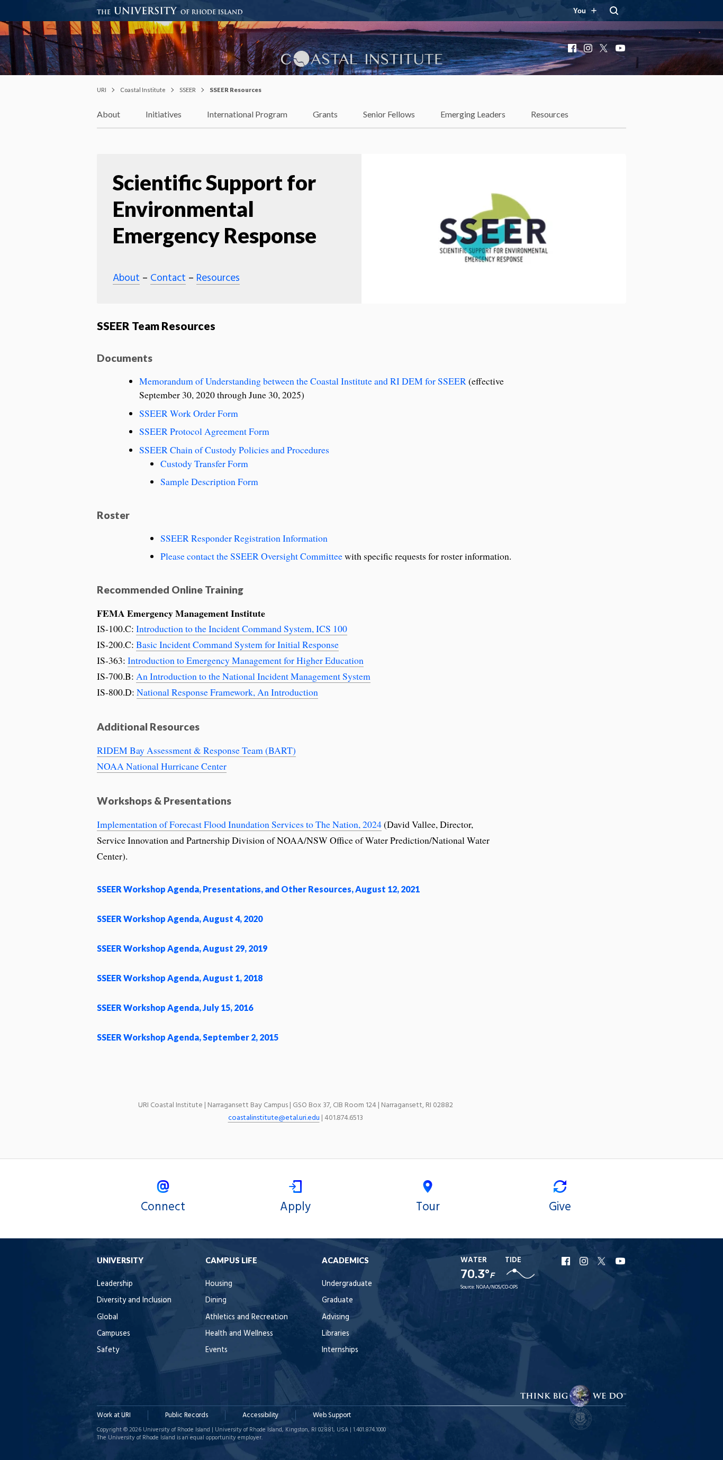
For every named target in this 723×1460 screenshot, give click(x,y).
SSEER (187, 89)
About (108, 114)
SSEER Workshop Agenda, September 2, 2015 (187, 1037)
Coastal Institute (143, 89)
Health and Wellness (239, 1334)
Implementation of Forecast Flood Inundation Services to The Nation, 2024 (239, 824)
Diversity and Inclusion (134, 1300)
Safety (108, 1350)
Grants (325, 114)
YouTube (621, 48)
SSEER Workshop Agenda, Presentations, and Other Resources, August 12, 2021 (258, 889)
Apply (295, 1207)
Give (560, 1207)
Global (107, 1317)
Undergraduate (347, 1284)
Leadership (115, 1284)
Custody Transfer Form (204, 463)
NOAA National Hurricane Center (162, 766)
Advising (335, 1317)
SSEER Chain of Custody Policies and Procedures (234, 449)
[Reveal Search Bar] (614, 10)
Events (216, 1350)
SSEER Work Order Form (188, 413)
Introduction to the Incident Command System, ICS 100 (241, 628)
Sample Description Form (209, 481)
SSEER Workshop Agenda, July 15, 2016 (175, 1007)
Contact (168, 278)
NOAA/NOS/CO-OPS (497, 1287)
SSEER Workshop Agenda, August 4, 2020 (180, 919)
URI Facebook (567, 1261)
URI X (603, 1261)
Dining (216, 1300)
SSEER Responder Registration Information (244, 538)
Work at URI (114, 1415)
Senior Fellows (389, 114)
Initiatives (164, 114)
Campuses (113, 1334)
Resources (549, 114)
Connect (163, 1207)
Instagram (589, 48)
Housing (218, 1284)
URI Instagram (585, 1261)
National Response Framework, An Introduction (227, 692)
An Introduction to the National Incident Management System (253, 676)
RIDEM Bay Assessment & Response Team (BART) (196, 750)
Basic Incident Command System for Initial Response (237, 644)
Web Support (332, 1415)
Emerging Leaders (472, 114)
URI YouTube (621, 1261)
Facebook (573, 48)
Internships (340, 1350)
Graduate (337, 1300)
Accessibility (260, 1415)
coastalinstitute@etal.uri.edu (274, 1118)
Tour (428, 1207)
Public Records (186, 1415)
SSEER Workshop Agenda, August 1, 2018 (180, 978)
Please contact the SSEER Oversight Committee (251, 556)
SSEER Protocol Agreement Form (204, 431)
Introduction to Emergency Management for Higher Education (246, 660)
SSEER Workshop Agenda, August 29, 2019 (182, 948)
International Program (247, 114)
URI (101, 89)
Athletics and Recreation (246, 1317)
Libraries (335, 1334)
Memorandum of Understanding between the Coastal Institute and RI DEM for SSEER (303, 381)
